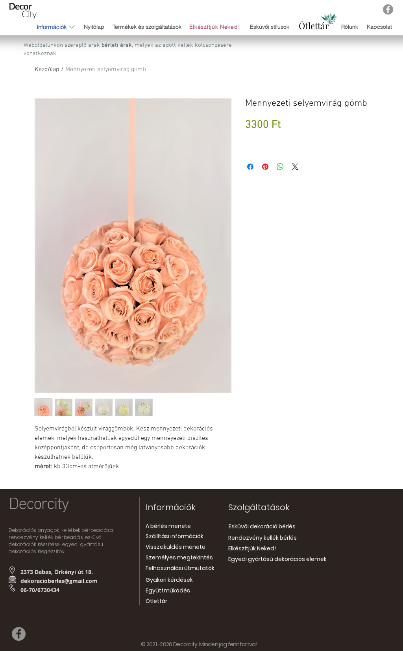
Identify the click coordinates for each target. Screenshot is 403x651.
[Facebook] (388, 9)
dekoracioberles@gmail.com (59, 581)
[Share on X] (295, 166)
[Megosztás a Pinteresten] (265, 166)
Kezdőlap (47, 70)
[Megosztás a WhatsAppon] (280, 166)
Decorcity (38, 505)
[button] (52, 27)
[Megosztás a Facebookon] (250, 166)
